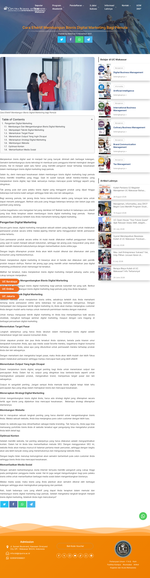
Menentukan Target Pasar (21, 133)
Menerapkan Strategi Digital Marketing (28, 139)
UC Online (8, 288)
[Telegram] (88, 39)
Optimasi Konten (16, 146)
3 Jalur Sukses (93, 7)
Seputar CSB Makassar (40, 8)
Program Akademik (57, 7)
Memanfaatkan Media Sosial (22, 149)
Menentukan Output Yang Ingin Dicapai (28, 136)
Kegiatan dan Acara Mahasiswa (123, 568)
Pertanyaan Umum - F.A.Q (120, 561)
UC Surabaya (9, 281)
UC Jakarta (8, 296)
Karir (135, 561)
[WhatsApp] (79, 39)
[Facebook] (71, 39)
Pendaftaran (76, 5)
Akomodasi (127, 564)
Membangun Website (19, 143)
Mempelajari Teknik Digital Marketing (27, 130)
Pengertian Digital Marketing (19, 123)
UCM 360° (138, 7)
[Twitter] (62, 39)
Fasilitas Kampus (114, 564)
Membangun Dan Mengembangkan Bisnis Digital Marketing (37, 126)
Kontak (125, 5)
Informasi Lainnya (109, 7)
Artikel (136, 564)
